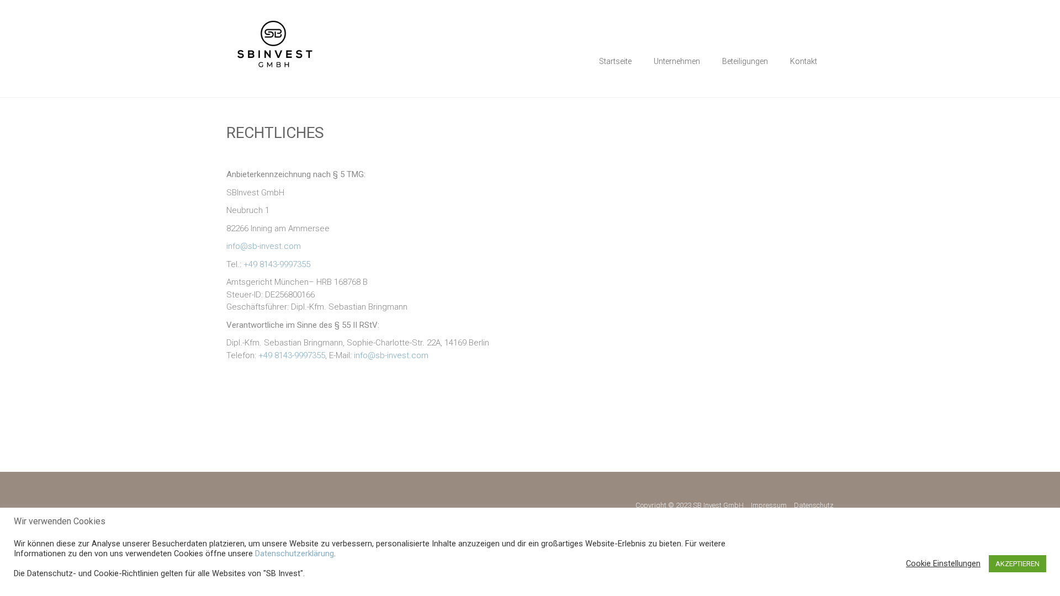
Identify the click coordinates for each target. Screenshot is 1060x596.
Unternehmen (677, 61)
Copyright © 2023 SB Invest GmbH (689, 505)
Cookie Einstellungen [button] (943, 563)
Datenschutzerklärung (294, 553)
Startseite (615, 61)
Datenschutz (814, 505)
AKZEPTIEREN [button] (1017, 564)
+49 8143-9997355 (276, 264)
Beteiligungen (745, 61)
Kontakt (803, 61)
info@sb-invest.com (263, 246)
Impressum (769, 505)
